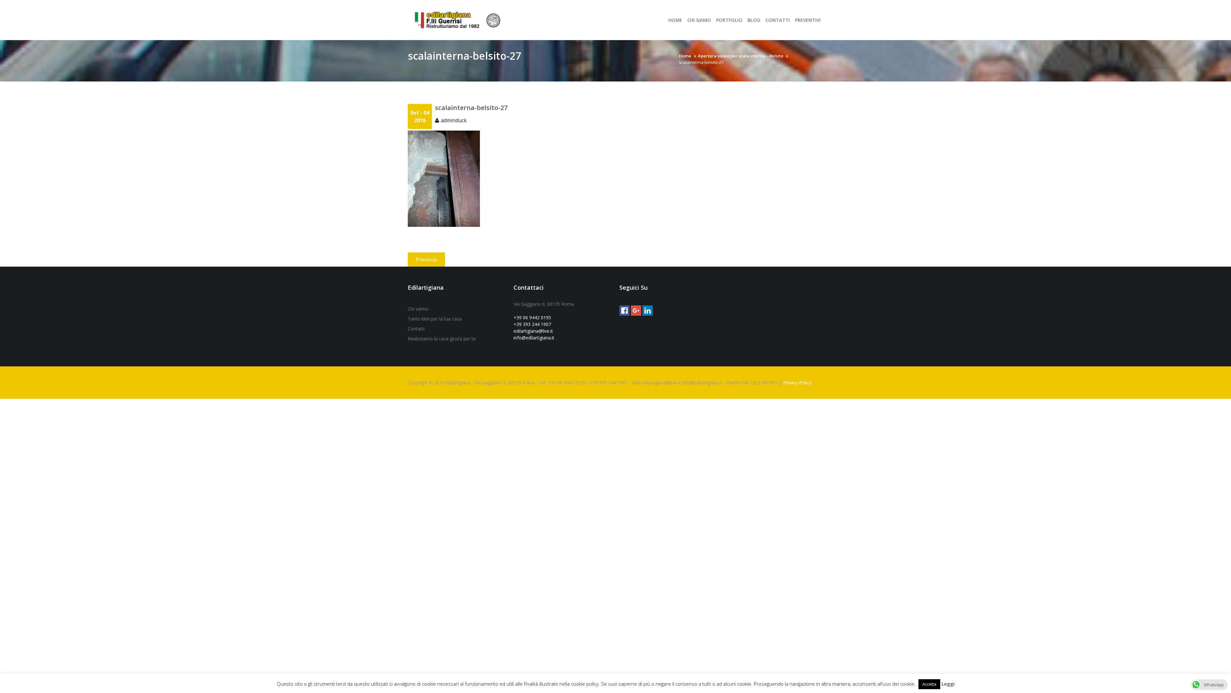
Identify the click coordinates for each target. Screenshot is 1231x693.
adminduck (454, 120)
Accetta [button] (929, 684)
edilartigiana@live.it (533, 331)
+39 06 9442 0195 (532, 317)
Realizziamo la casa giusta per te (442, 339)
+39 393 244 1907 (532, 324)
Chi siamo (418, 309)
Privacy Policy (797, 383)
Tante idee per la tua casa (435, 319)
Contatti (416, 329)
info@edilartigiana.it (534, 338)
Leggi (948, 683)
